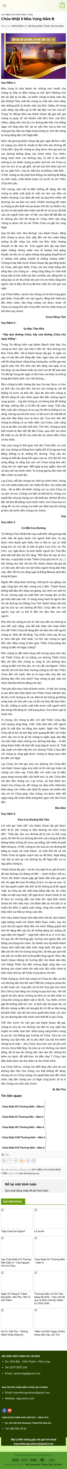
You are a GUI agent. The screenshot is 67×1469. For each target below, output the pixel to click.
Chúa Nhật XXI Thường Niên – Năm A (49, 1261)
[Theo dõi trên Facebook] (4, 1410)
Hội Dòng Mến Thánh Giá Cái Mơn (46, 26)
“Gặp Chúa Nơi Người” (13, 1231)
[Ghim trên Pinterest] (28, 1161)
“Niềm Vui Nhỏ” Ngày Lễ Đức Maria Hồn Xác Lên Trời (50, 1333)
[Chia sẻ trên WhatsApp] (4, 1161)
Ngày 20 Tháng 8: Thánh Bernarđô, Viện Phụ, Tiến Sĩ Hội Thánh (15, 1296)
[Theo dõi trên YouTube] (9, 1410)
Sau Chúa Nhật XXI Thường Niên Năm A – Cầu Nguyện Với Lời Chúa (16, 1262)
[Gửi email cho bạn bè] (22, 1161)
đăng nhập (22, 1190)
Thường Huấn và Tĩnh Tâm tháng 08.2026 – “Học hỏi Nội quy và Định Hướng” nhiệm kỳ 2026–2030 (49, 1298)
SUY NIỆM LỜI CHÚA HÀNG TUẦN (17, 15)
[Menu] (4, 6)
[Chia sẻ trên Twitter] (16, 1161)
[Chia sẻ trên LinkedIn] (34, 1161)
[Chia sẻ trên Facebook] (10, 1161)
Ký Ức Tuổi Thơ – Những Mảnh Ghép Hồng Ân (14, 1333)
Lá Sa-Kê (39, 1231)
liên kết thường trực (29, 1173)
